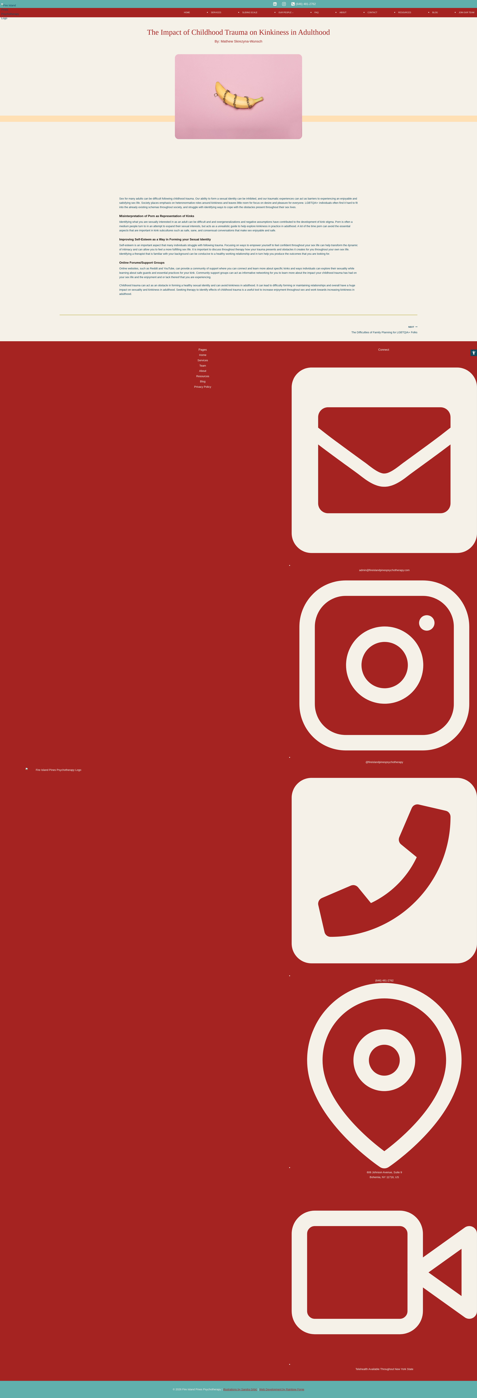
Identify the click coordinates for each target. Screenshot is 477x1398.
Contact (372, 12)
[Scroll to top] (472, 1386)
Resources (404, 12)
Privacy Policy (202, 386)
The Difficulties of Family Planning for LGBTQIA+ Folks (384, 330)
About (342, 12)
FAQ (316, 12)
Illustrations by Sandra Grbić (240, 1389)
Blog (435, 12)
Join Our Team (466, 12)
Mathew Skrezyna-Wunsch (241, 41)
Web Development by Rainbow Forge (281, 1389)
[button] (474, 353)
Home (187, 12)
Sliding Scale (249, 12)
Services (216, 12)
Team (202, 365)
